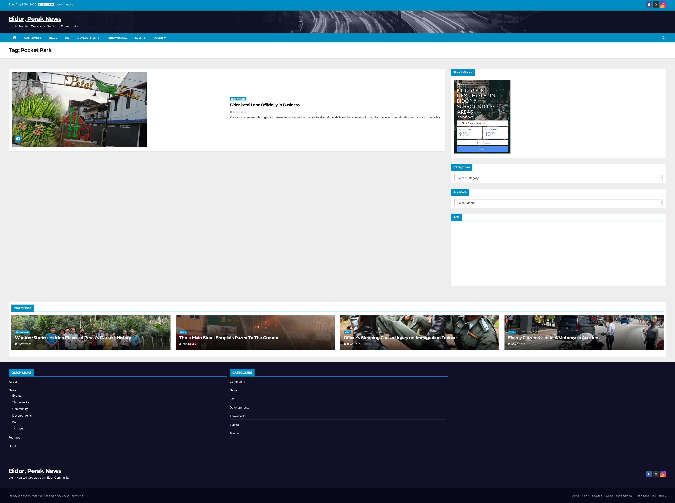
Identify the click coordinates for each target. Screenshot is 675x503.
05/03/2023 (518, 344)
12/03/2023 (353, 344)
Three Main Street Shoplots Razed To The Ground (228, 337)
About (59, 4)
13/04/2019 (239, 111)
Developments (88, 37)
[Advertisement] (558, 254)
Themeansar (76, 495)
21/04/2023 (189, 344)
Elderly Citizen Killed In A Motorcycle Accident (554, 337)
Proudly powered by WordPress (26, 495)
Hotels (69, 4)
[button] (663, 38)
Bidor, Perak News (35, 18)
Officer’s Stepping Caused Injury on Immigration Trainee (400, 337)
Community (32, 37)
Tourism (159, 37)
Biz (67, 37)
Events (140, 37)
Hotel (12, 446)
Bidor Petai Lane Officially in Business (265, 105)
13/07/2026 (25, 344)
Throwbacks (117, 37)
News (53, 37)
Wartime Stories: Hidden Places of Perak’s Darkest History (73, 337)
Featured (15, 437)
